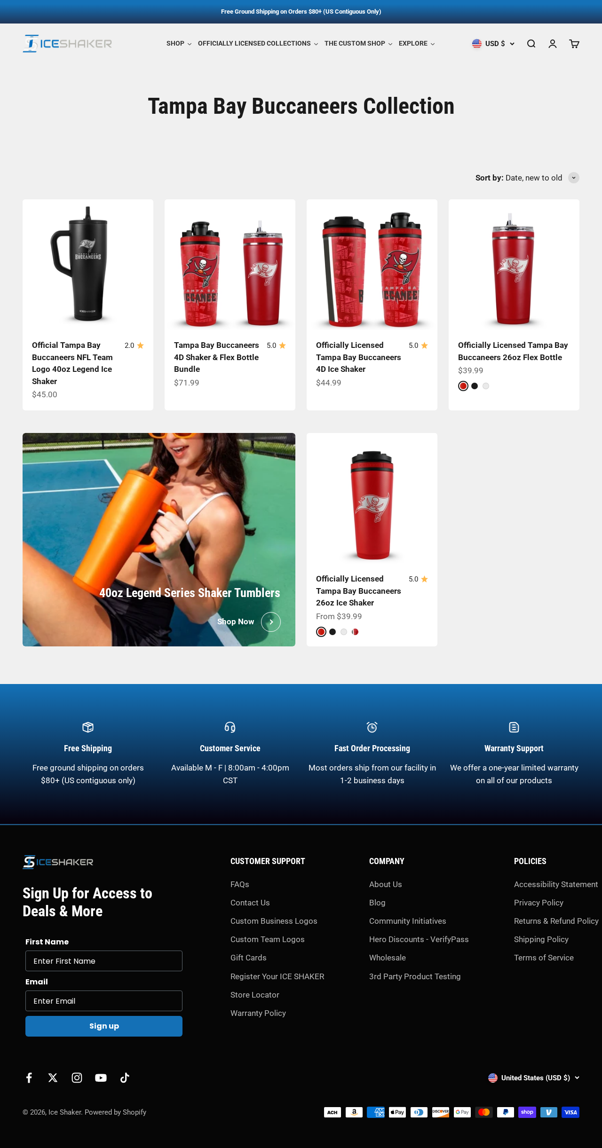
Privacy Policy (538, 902)
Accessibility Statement (556, 884)
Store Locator (254, 994)
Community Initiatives (407, 921)
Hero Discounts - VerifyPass (419, 939)
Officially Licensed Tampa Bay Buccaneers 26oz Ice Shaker (358, 590)
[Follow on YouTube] (101, 1077)
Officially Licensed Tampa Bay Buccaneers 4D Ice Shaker (358, 357)
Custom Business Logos (273, 921)
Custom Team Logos (267, 939)
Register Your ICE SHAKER (277, 976)
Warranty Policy (258, 1013)
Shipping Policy (541, 939)
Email (36, 981)
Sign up (104, 1026)
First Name (47, 941)
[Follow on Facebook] (29, 1077)
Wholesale (387, 957)
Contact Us (250, 902)
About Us (385, 884)
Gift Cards (248, 957)
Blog (377, 902)
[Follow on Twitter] (53, 1077)
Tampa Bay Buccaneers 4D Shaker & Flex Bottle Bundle (216, 357)
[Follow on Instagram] (77, 1077)
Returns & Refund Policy (556, 921)
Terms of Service (544, 957)
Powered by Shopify (115, 1112)
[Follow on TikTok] (125, 1077)
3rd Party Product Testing (415, 976)
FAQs (239, 884)
